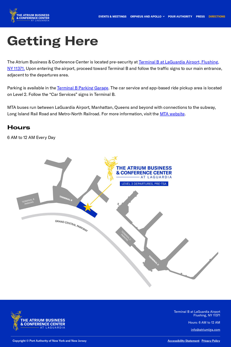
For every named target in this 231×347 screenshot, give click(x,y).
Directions (217, 16)
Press (200, 16)
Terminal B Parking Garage (82, 87)
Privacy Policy (211, 340)
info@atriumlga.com (205, 330)
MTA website (172, 113)
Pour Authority (180, 16)
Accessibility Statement (183, 340)
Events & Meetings (113, 16)
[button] (149, 14)
